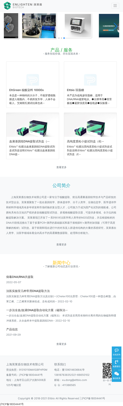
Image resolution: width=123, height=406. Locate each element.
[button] (7, 26)
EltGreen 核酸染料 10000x (26, 90)
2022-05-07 (13, 282)
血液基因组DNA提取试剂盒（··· (29, 141)
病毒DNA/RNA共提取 (19, 277)
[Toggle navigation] (115, 5)
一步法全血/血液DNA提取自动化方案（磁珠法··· (37, 310)
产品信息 (12, 329)
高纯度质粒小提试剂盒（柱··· (85, 141)
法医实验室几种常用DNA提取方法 (28, 291)
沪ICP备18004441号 (31, 374)
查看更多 (61, 167)
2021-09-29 (13, 334)
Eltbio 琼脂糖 (75, 90)
